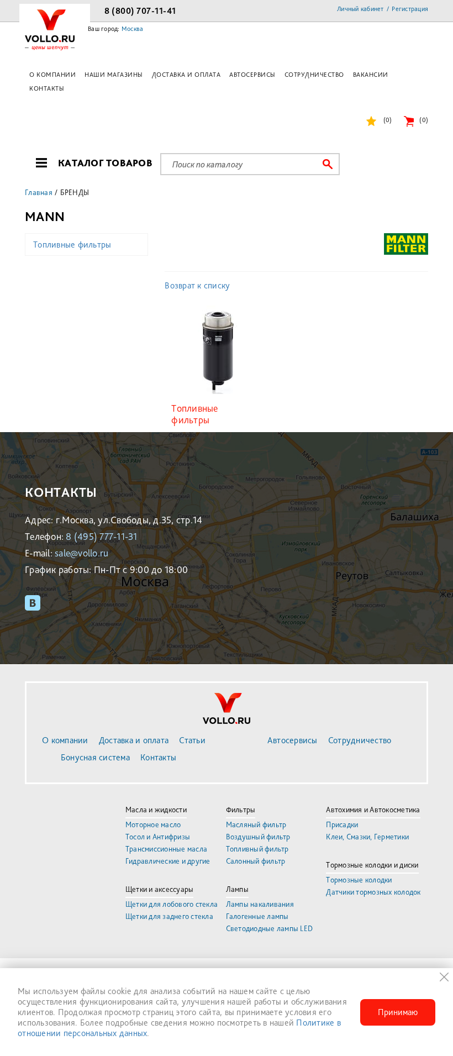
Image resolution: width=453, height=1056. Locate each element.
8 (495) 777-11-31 (101, 536)
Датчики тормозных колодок (373, 891)
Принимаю (398, 1012)
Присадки (342, 824)
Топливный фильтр (257, 848)
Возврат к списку (197, 285)
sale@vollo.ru (81, 553)
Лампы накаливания (260, 904)
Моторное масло (153, 824)
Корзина (423, 120)
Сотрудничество (314, 74)
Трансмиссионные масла (166, 848)
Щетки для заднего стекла (169, 916)
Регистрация (410, 9)
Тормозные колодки (359, 879)
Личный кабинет (360, 9)
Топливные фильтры (72, 244)
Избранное (387, 120)
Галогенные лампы (257, 916)
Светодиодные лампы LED (269, 928)
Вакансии (370, 74)
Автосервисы (252, 74)
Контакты (46, 88)
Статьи (192, 740)
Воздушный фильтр (258, 836)
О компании (52, 74)
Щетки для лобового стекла (171, 904)
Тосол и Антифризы (157, 836)
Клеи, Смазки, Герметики (367, 836)
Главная (38, 192)
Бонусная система (95, 757)
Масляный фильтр (256, 824)
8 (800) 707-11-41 (140, 11)
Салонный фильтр (256, 861)
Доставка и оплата (186, 74)
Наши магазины (114, 74)
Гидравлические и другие (167, 861)
